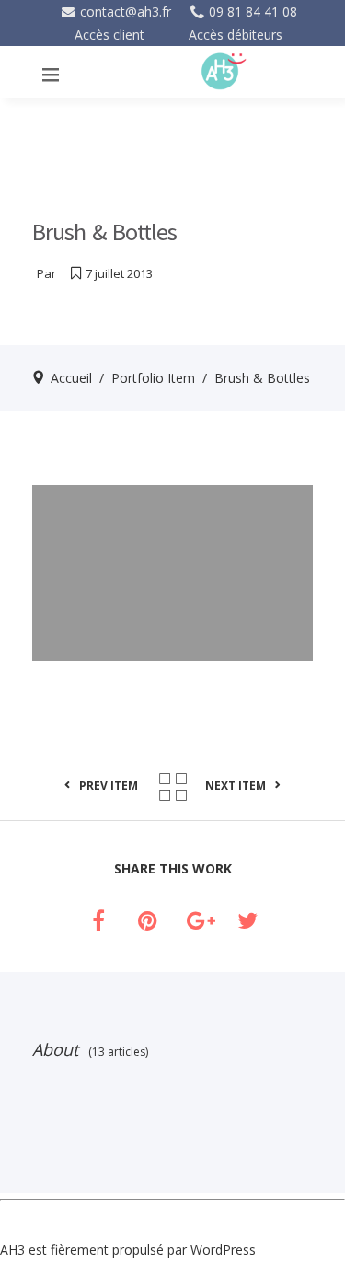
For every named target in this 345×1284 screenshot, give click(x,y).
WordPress (223, 1249)
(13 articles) (115, 1051)
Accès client (109, 34)
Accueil (71, 378)
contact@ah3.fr (123, 11)
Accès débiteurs (235, 34)
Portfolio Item (153, 378)
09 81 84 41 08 (253, 11)
